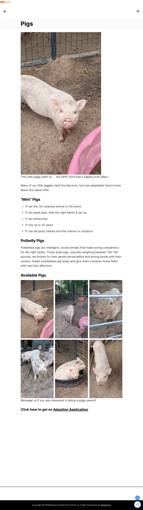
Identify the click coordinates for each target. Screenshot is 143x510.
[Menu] (4, 11)
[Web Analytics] (5, 2)
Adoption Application (70, 409)
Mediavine (106, 505)
